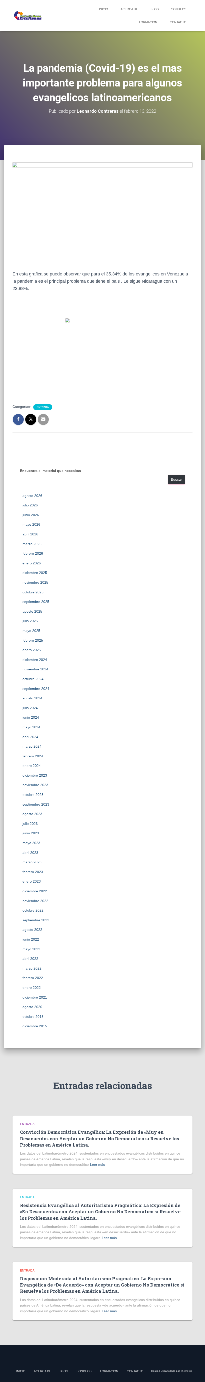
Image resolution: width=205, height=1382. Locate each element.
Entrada (43, 407)
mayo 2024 (31, 727)
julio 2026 (30, 505)
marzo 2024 (32, 746)
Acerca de (129, 9)
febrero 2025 (32, 640)
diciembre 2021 (34, 997)
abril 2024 (30, 737)
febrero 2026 (32, 553)
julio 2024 (30, 708)
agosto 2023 (32, 814)
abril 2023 (30, 853)
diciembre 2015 (34, 1026)
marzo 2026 (32, 544)
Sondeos (178, 9)
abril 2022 (30, 959)
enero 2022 (31, 988)
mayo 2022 (31, 949)
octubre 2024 (33, 679)
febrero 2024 (32, 756)
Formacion (148, 22)
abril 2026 (30, 534)
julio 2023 (30, 824)
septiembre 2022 (35, 920)
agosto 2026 (32, 496)
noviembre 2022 (35, 901)
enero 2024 (31, 766)
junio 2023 (30, 833)
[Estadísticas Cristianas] (27, 15)
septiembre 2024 (35, 689)
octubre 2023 (33, 795)
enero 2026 (31, 563)
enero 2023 (31, 881)
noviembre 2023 (35, 785)
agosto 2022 (32, 930)
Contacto (178, 22)
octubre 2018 (33, 1017)
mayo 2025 (31, 631)
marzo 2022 (32, 968)
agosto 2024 (32, 698)
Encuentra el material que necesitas (50, 471)
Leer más (97, 1165)
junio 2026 (30, 515)
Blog (154, 9)
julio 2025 (30, 621)
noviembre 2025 (35, 582)
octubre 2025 (33, 592)
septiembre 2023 (35, 804)
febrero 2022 (32, 978)
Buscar (176, 479)
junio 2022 (30, 939)
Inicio (103, 9)
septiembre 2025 (35, 602)
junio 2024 (30, 717)
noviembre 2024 (35, 669)
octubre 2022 (33, 910)
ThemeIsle (186, 1371)
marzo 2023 (32, 862)
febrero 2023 (32, 872)
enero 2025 (31, 650)
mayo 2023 (31, 843)
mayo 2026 (31, 524)
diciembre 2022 (34, 891)
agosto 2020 (32, 1007)
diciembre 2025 (34, 573)
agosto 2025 (32, 611)
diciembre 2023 (34, 775)
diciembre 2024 (34, 660)
